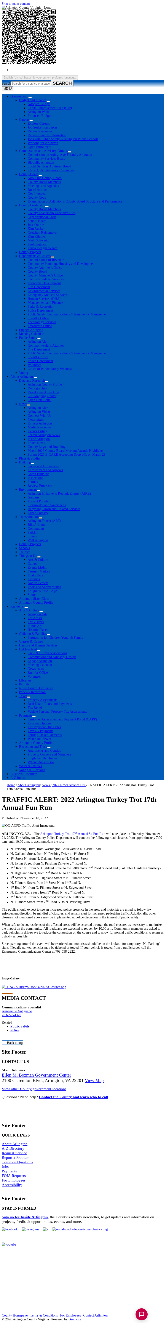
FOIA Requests (14, 1175)
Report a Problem (15, 1157)
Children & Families (33, 633)
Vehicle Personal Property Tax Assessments (57, 711)
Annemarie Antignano (17, 1011)
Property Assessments (42, 700)
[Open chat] (142, 1314)
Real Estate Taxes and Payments (50, 704)
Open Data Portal (39, 400)
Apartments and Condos (44, 750)
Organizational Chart (42, 217)
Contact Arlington (95, 1315)
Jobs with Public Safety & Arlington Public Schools (63, 139)
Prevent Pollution (39, 501)
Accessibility (12, 1185)
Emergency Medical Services (47, 295)
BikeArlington (37, 524)
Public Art (35, 626)
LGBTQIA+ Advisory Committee (51, 170)
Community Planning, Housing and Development (61, 263)
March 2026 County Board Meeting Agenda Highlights (65, 450)
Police (14, 1030)
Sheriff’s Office (38, 318)
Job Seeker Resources (42, 127)
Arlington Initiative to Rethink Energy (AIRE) (59, 493)
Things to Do (28, 556)
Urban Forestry (38, 513)
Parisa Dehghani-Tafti (42, 248)
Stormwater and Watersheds (47, 505)
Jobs (5, 1166)
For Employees (14, 1180)
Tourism (24, 552)
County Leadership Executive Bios (51, 213)
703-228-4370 (11, 1015)
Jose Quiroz (36, 225)
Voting (23, 373)
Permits (33, 482)
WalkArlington (38, 540)
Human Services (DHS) (44, 299)
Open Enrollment (39, 147)
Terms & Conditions (44, 1315)
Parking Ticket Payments (45, 735)
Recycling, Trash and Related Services (54, 509)
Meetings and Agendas (43, 186)
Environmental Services (44, 291)
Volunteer (34, 365)
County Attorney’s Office (45, 267)
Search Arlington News (44, 435)
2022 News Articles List (69, 785)
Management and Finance (45, 302)
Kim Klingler (37, 236)
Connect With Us (39, 415)
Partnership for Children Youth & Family (55, 637)
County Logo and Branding (46, 447)
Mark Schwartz (38, 240)
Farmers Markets (39, 571)
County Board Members (44, 182)
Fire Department (39, 287)
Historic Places (38, 630)
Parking (33, 532)
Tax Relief (35, 707)
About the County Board (45, 178)
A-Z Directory (13, 1148)
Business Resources (23, 774)
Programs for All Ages (43, 591)
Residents (17, 606)
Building (25, 462)
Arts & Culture (38, 559)
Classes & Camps (31, 641)
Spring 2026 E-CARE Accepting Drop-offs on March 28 (66, 454)
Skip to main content (16, 3)
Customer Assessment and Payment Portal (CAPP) (62, 719)
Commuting (36, 528)
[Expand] (30, 97)
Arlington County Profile (45, 384)
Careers (24, 119)
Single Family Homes (42, 758)
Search (6, 83)
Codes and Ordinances (43, 466)
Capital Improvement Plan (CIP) (50, 108)
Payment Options (39, 723)
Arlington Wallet (39, 112)
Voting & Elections (32, 770)
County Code (37, 197)
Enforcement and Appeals (45, 470)
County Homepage (15, 1315)
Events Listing (37, 431)
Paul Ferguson (37, 244)
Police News (36, 443)
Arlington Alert (38, 341)
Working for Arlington (43, 143)
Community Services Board (46, 158)
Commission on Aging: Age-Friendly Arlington (60, 154)
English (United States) (52, 70)
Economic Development (44, 283)
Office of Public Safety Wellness (50, 369)
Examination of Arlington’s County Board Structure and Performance (75, 201)
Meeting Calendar (31, 334)
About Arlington (21, 376)
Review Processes (40, 485)
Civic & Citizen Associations (47, 653)
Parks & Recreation (41, 306)
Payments (25, 715)
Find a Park (35, 575)
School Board (37, 221)
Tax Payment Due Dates (44, 727)
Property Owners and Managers (49, 754)
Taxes (23, 696)
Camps (32, 563)
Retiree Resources (40, 131)
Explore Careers (39, 123)
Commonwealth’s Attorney (46, 345)
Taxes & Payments (40, 731)
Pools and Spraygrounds (44, 587)
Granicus (75, 1319)
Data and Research (32, 380)
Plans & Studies (30, 458)
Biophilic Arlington (41, 162)
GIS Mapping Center (42, 396)
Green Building (38, 474)
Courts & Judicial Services (46, 279)
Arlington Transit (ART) (44, 520)
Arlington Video (39, 411)
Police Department (40, 310)
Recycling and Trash (33, 746)
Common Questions (17, 1162)
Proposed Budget (39, 115)
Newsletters (36, 419)
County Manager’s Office (45, 275)
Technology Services (42, 322)
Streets (32, 536)
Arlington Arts (37, 614)
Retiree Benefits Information (47, 135)
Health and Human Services (38, 645)
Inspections (35, 478)
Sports (32, 594)
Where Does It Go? (41, 762)
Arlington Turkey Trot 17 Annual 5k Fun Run (72, 834)
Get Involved (37, 193)
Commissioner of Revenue (46, 260)
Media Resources (39, 427)
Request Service (14, 1153)
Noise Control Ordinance (36, 688)
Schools (24, 548)
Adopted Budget (39, 104)
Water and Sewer (39, 739)
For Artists (35, 618)
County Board (28, 174)
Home (11, 785)
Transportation (29, 517)
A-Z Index (17, 778)
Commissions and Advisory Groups (43, 151)
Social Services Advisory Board (49, 166)
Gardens (33, 497)
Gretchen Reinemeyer (42, 232)
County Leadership (32, 205)
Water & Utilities (30, 766)
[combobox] (40, 77)
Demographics (38, 388)
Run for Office (38, 672)
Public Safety (28, 337)
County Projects (30, 252)
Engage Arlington (31, 330)
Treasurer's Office (40, 326)
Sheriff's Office (38, 357)
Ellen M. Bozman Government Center (36, 1075)
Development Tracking (43, 392)
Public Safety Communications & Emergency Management (68, 314)
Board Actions (37, 189)
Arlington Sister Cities (34, 598)
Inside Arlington (39, 439)
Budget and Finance (32, 100)
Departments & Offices (35, 256)
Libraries (34, 579)
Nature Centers (38, 583)
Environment (28, 489)
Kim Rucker (36, 228)
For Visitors (36, 622)
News (23, 404)
